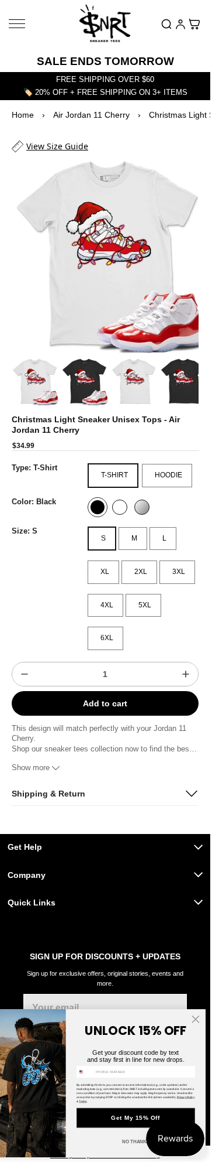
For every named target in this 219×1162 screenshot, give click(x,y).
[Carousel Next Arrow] (183, 372)
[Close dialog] (195, 1019)
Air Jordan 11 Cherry (91, 114)
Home (23, 114)
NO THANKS (136, 1141)
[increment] (185, 663)
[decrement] (24, 663)
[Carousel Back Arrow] (27, 372)
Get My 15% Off (135, 1118)
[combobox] (85, 1071)
